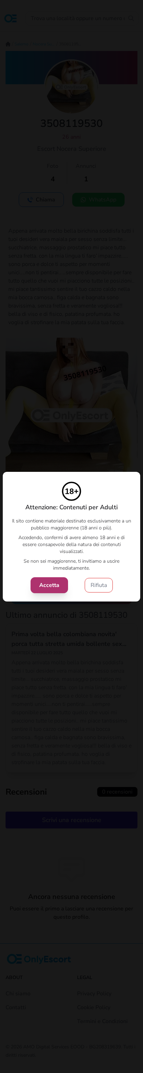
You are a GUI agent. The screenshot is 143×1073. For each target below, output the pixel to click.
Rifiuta (99, 585)
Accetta (49, 585)
